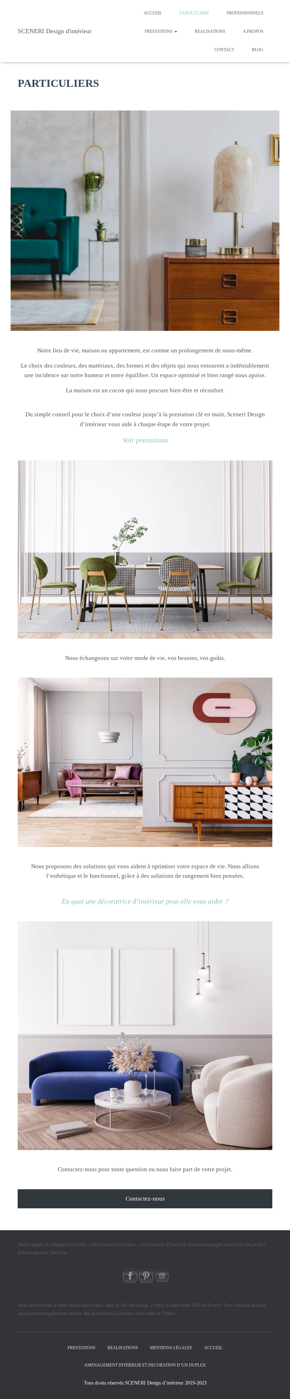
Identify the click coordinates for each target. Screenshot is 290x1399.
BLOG (257, 49)
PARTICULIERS (194, 13)
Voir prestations (145, 440)
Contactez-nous (145, 1198)
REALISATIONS (210, 31)
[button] (175, 31)
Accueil (153, 13)
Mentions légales (171, 1347)
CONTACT (224, 49)
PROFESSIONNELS (245, 13)
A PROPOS (253, 31)
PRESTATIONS (159, 31)
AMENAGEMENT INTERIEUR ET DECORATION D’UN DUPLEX (145, 1365)
